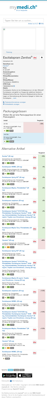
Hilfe (42, 24)
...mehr (14, 98)
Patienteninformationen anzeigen (15, 102)
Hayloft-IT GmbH (18, 389)
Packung (9, 52)
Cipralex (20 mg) (8, 240)
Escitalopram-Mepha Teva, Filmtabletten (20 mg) (17, 229)
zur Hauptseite (22, 10)
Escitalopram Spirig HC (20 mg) (13, 177)
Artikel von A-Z (33, 24)
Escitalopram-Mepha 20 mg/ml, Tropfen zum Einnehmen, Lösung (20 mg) (15, 279)
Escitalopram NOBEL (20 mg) (12, 167)
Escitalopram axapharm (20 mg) (13, 200)
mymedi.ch (5, 387)
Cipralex (6, 66)
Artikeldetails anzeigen (12, 104)
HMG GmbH (40, 385)
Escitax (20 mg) (7, 156)
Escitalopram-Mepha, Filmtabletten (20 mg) (15, 189)
